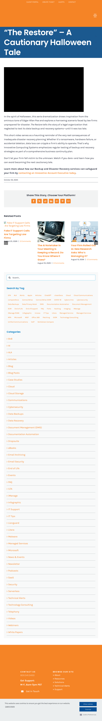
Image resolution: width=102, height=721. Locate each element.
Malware (12, 536)
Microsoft (18, 317)
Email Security (16, 461)
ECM (9, 309)
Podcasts (13, 570)
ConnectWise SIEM (43, 300)
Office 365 (36, 317)
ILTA (10, 488)
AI (9, 345)
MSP (27, 317)
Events (12, 475)
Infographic (27, 313)
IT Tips (46, 313)
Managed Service (66, 313)
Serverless (13, 591)
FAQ (42, 309)
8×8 (10, 338)
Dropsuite (13, 441)
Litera (54, 313)
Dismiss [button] (88, 709)
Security (12, 584)
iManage (77, 309)
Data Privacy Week (29, 304)
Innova (37, 313)
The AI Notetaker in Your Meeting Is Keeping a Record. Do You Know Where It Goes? (50, 252)
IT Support (14, 509)
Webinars (13, 625)
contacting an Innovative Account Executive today (47, 172)
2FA (9, 295)
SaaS (11, 577)
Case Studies (15, 379)
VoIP (32, 322)
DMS (42, 304)
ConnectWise (27, 300)
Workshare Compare (46, 322)
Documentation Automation (58, 304)
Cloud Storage (16, 393)
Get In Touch (32, 691)
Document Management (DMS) (25, 427)
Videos (11, 618)
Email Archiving (16, 454)
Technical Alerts (16, 598)
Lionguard (13, 522)
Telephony (13, 611)
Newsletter (14, 563)
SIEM (55, 317)
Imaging (67, 309)
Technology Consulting (69, 317)
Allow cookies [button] (88, 704)
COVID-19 (57, 300)
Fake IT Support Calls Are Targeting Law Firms (17, 234)
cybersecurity (82, 300)
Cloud (68, 295)
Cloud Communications (83, 295)
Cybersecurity (15, 407)
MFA (9, 317)
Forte (49, 309)
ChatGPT (48, 295)
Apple (30, 295)
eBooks (12, 448)
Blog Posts (14, 372)
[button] (88, 715)
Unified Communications (18, 322)
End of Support (32, 309)
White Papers (15, 632)
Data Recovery (16, 420)
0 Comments (25, 241)
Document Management (82, 304)
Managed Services (83, 313)
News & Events (16, 557)
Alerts (22, 295)
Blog (10, 366)
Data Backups (13, 304)
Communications (17, 400)
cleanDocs (58, 295)
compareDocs (13, 300)
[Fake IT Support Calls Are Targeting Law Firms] (17, 222)
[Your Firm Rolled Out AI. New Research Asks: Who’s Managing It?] (84, 222)
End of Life (19, 309)
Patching (46, 317)
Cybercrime (69, 300)
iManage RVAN (13, 313)
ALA (15, 295)
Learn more (10, 706)
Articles (38, 295)
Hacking (57, 309)
